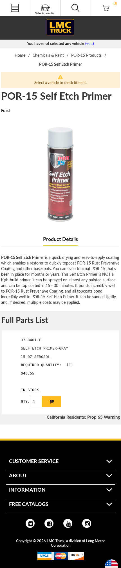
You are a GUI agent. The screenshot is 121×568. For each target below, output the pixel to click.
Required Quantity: (41, 365)
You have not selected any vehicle (55, 44)
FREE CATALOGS (15, 17)
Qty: (25, 401)
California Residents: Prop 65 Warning (83, 417)
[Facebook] (48, 523)
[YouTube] (67, 523)
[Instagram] (86, 523)
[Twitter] (30, 523)
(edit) (89, 44)
